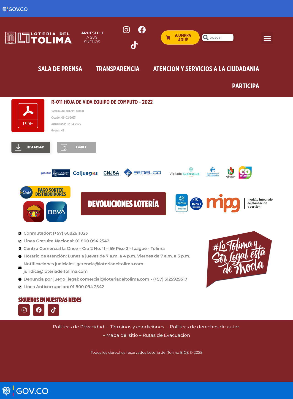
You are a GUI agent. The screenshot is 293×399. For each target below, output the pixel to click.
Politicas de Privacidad (78, 326)
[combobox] (217, 37)
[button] (267, 38)
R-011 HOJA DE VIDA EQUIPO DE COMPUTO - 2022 (102, 102)
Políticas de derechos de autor (205, 326)
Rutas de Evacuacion (166, 335)
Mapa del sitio (122, 335)
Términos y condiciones (137, 326)
